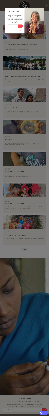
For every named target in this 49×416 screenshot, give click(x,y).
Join (21, 26)
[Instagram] (17, 30)
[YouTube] (20, 30)
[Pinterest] (14, 30)
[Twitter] (9, 30)
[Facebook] (12, 30)
